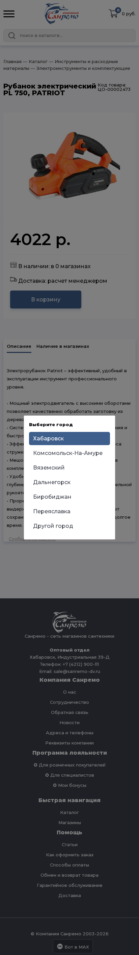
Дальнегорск (52, 482)
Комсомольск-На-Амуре (68, 453)
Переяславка (52, 511)
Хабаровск (48, 438)
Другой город (53, 526)
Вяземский (49, 467)
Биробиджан (52, 497)
